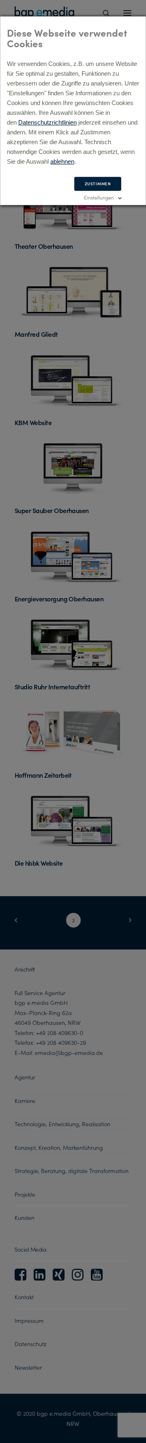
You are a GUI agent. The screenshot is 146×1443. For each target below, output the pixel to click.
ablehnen (62, 161)
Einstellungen (99, 197)
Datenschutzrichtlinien (47, 122)
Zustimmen (98, 183)
